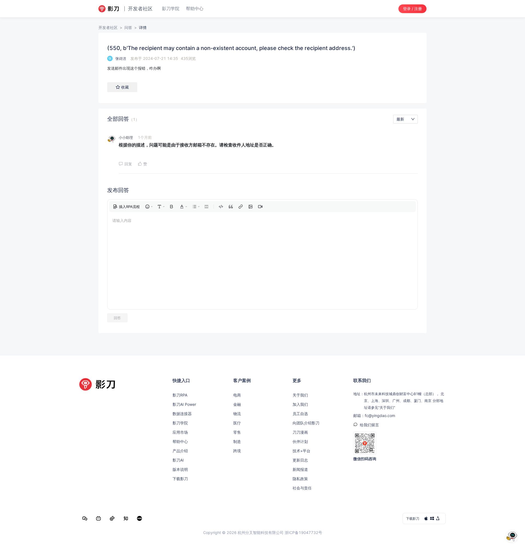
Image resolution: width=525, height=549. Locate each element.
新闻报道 (300, 469)
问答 (128, 27)
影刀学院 (180, 423)
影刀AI (178, 460)
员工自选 (300, 413)
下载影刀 (180, 478)
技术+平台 (301, 450)
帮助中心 (180, 441)
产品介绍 (180, 450)
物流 (237, 413)
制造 (237, 441)
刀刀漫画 (300, 432)
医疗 (237, 423)
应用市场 (180, 432)
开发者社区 (108, 27)
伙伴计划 (300, 441)
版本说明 (180, 469)
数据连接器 (182, 413)
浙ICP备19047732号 (303, 532)
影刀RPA (180, 395)
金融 (237, 404)
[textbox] (262, 68)
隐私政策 (300, 478)
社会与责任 (302, 488)
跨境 (237, 450)
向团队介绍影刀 (306, 423)
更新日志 (300, 460)
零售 (237, 432)
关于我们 (300, 395)
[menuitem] (126, 206)
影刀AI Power (184, 404)
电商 (237, 395)
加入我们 (300, 404)
